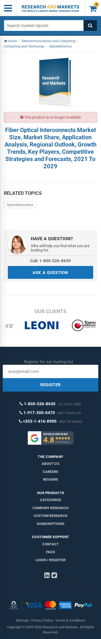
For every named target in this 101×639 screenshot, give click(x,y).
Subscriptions (50, 524)
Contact (50, 544)
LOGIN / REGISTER (50, 560)
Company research (50, 508)
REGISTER (50, 384)
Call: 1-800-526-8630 (50, 260)
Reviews (50, 479)
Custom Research (50, 516)
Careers (50, 472)
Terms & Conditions (70, 620)
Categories (50, 500)
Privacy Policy (42, 620)
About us (50, 464)
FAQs (50, 552)
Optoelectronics (20, 205)
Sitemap (22, 620)
